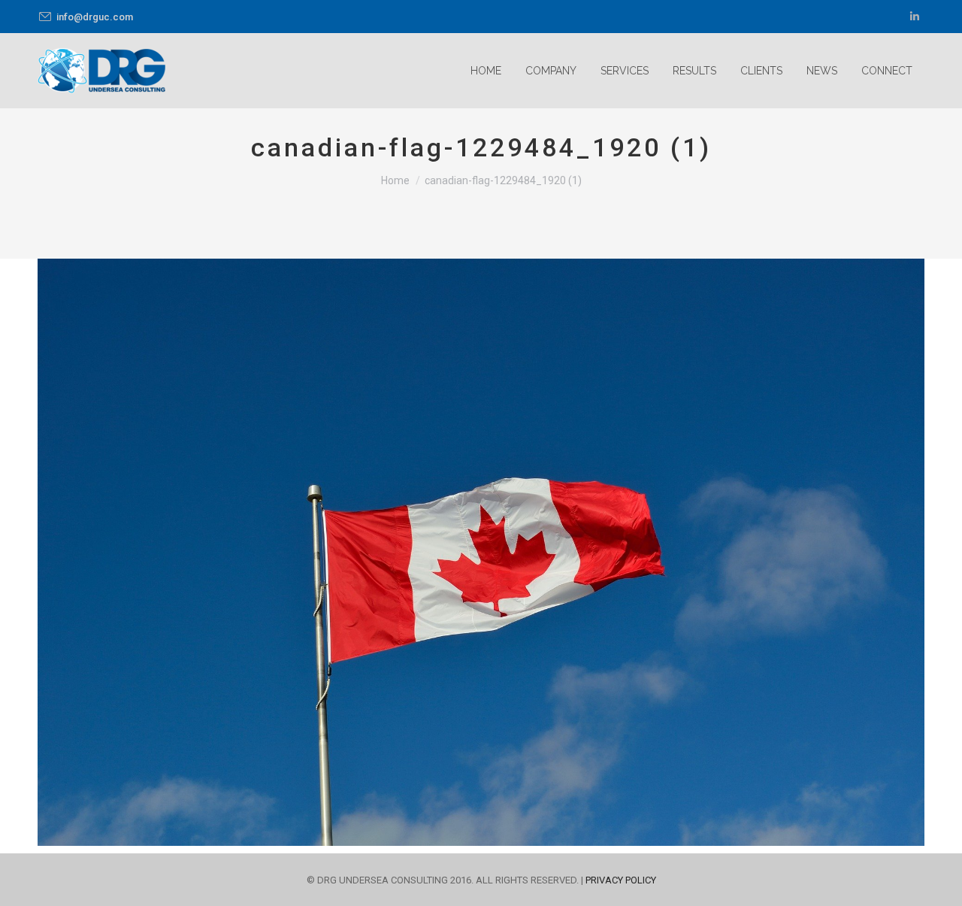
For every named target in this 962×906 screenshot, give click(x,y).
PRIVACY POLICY (620, 880)
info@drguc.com (94, 17)
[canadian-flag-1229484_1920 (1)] (481, 552)
